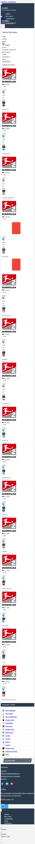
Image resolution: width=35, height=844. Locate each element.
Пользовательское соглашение (10, 776)
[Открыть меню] (3, 26)
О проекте (4, 771)
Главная (8, 14)
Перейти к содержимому (8, 2)
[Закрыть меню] (1, 810)
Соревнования (10, 18)
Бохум (7, 45)
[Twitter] (7, 783)
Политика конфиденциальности (10, 773)
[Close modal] (1, 827)
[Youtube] (11, 783)
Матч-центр (9, 16)
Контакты (4, 779)
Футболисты (8, 823)
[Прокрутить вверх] (3, 807)
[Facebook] (2, 783)
